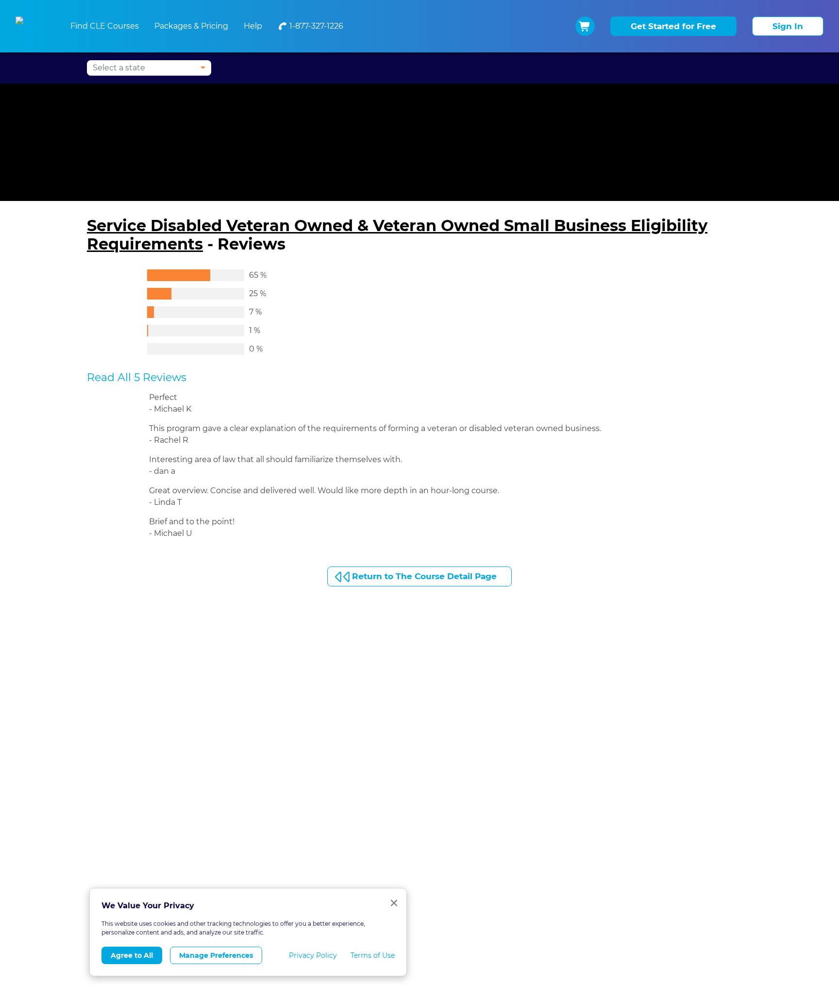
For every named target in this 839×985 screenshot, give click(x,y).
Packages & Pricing (191, 26)
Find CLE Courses (104, 26)
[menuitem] (310, 26)
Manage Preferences (216, 955)
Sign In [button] (787, 26)
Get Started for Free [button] (673, 26)
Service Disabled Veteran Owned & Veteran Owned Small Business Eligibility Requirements (397, 234)
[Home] (31, 26)
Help (253, 26)
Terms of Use (373, 955)
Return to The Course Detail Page (424, 576)
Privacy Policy (313, 955)
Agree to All (132, 955)
